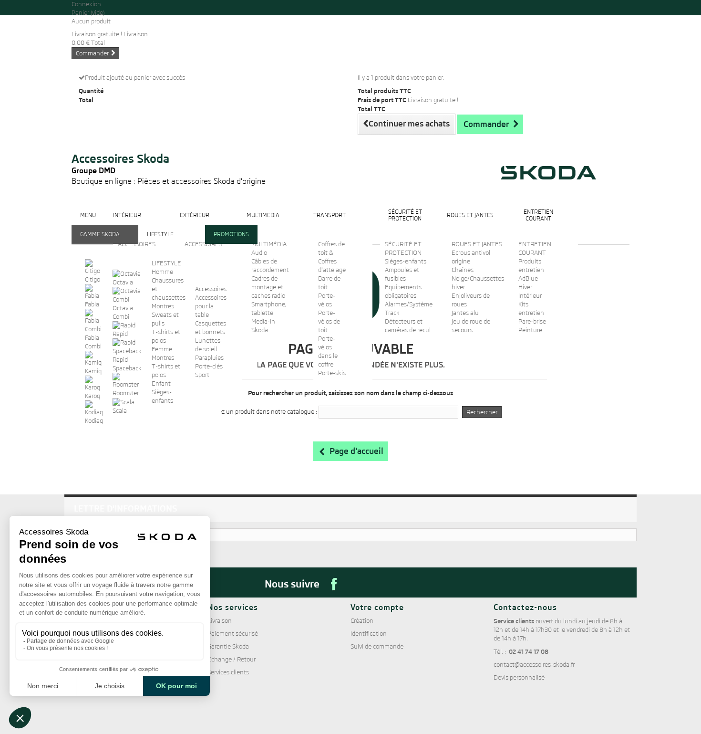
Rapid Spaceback (127, 364)
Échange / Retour (231, 659)
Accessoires (211, 289)
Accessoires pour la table (211, 306)
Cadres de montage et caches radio (268, 287)
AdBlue (528, 278)
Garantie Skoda (228, 646)
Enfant (161, 383)
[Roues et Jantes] (470, 222)
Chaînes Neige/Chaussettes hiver (478, 278)
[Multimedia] (263, 222)
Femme (162, 349)
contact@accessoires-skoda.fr (534, 664)
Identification (368, 633)
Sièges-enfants (405, 261)
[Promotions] (231, 241)
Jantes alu (465, 312)
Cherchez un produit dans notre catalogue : (258, 411)
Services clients (228, 672)
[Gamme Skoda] (100, 241)
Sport (202, 374)
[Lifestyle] (160, 241)
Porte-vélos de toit (329, 321)
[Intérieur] (127, 222)
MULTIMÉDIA (269, 244)
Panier (88, 12)
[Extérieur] (194, 222)
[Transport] (329, 222)
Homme (162, 271)
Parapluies (209, 357)
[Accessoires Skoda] (169, 139)
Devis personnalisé (519, 677)
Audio (259, 252)
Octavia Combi (123, 312)
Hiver (525, 287)
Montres (163, 306)
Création (361, 620)
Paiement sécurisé (232, 633)
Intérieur (530, 295)
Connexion (86, 4)
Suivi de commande (376, 646)
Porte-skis (332, 373)
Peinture (530, 330)
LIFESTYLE (166, 263)
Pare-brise (532, 321)
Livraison (219, 620)
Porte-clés (209, 366)
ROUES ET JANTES (477, 244)
